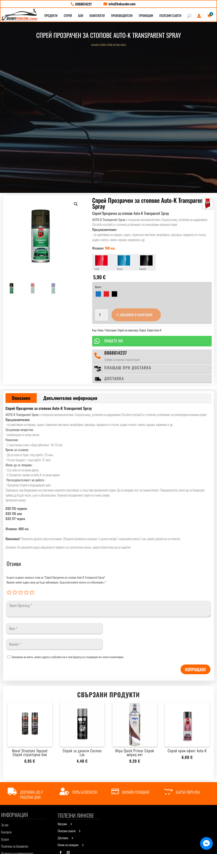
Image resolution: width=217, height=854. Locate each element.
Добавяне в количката (136, 314)
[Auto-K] (207, 204)
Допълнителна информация (70, 397)
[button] (76, 204)
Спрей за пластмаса (116, 45)
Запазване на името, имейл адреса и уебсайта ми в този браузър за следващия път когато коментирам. (67, 657)
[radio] (98, 294)
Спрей (102, 45)
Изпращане (195, 669)
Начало (94, 45)
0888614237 (115, 352)
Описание (21, 397)
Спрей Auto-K (154, 330)
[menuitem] (81, 4)
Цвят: (98, 287)
